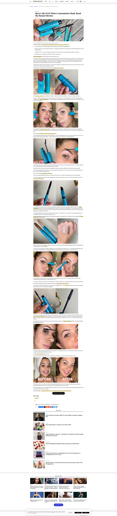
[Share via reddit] (46, 407)
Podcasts (67, 1)
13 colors (45, 245)
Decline (78, 512)
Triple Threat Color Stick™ (45, 129)
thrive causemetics (47, 404)
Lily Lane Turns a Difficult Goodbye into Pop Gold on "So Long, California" (79, 487)
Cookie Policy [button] (53, 512)
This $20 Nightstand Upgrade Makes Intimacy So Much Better (62, 443)
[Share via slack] (54, 407)
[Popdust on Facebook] (77, 1)
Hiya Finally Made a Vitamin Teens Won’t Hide (58, 424)
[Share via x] (45, 407)
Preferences (70, 512)
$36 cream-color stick (39, 96)
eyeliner (39, 404)
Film (49, 1)
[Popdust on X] (78, 1)
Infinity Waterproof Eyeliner (47, 173)
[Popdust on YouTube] (80, 1)
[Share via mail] (56, 407)
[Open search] (85, 1)
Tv (52, 1)
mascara (67, 285)
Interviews (62, 1)
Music (46, 1)
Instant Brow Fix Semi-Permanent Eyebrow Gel (47, 133)
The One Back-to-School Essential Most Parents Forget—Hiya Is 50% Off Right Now (64, 463)
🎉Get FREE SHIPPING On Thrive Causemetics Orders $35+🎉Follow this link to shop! (56, 390)
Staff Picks (36, 6)
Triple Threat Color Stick (58, 67)
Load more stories (58, 504)
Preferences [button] (34, 513)
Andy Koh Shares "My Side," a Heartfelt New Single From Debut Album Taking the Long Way (64, 434)
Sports (72, 1)
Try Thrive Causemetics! (58, 393)
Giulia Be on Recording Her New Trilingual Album (36, 500)
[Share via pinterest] (48, 407)
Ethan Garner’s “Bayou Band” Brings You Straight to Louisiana (65, 500)
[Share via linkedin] (52, 407)
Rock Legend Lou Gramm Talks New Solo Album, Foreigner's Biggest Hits (64, 415)
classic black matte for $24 (38, 178)
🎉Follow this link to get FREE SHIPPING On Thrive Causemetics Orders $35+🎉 (55, 44)
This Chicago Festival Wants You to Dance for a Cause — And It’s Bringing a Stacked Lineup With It (51, 488)
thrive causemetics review (54, 404)
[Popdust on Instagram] (82, 1)
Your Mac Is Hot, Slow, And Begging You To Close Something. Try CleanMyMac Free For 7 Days (63, 453)
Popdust (31, 6)
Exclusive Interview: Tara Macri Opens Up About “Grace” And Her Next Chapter (37, 487)
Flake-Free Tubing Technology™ (39, 316)
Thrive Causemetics (37, 56)
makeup (43, 404)
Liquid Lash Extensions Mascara (62, 283)
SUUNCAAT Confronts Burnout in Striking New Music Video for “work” (51, 501)
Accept (86, 512)
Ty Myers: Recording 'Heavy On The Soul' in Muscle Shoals (79, 500)
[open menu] (30, 1)
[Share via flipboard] (50, 407)
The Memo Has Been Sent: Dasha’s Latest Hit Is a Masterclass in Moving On (64, 487)
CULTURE (56, 1)
